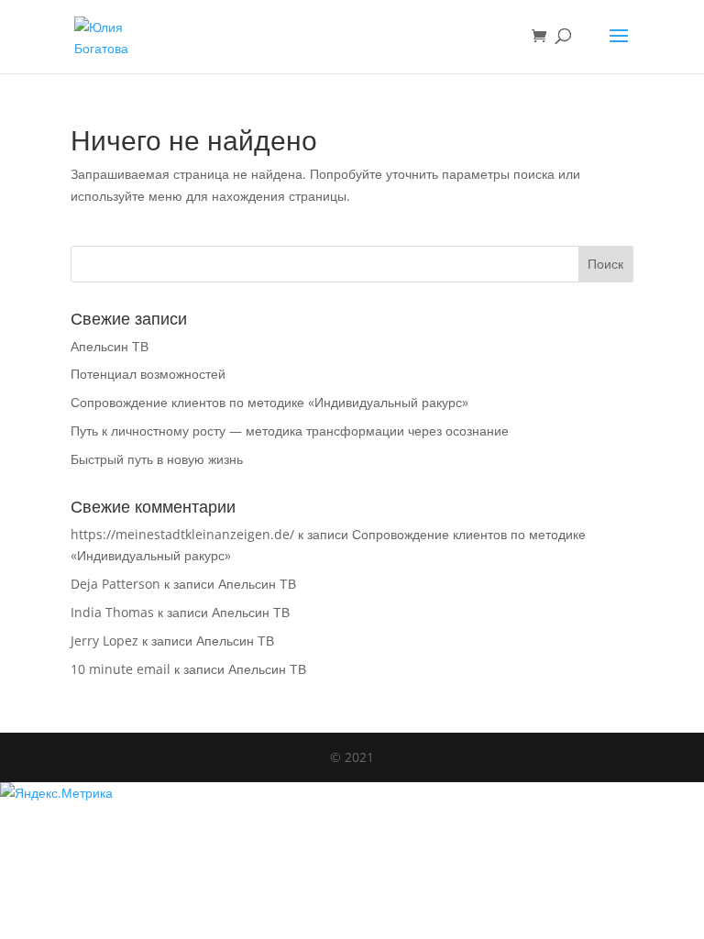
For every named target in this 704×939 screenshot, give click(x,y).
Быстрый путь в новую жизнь (157, 459)
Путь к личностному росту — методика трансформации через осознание (290, 430)
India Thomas (112, 612)
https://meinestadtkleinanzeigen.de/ (182, 534)
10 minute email (120, 669)
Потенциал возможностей (148, 373)
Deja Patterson (115, 583)
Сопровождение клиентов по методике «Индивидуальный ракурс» (269, 402)
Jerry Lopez (104, 640)
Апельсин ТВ (109, 346)
